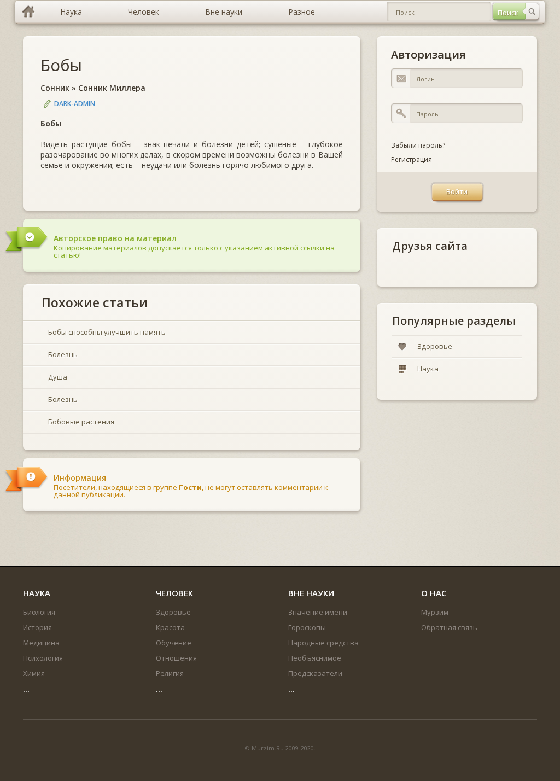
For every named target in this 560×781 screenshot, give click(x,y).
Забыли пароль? (418, 145)
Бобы (61, 64)
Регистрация (411, 159)
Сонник (54, 88)
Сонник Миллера (111, 88)
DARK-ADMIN (74, 103)
